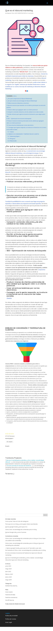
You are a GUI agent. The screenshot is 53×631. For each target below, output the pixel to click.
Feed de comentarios (11, 597)
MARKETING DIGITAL (22, 13)
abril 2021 (8, 571)
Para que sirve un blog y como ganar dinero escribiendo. (21, 524)
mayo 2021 (8, 569)
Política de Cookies (10, 619)
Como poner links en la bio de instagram (16, 521)
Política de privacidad (11, 615)
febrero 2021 (9, 574)
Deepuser (9, 13)
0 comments (30, 13)
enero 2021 (8, 577)
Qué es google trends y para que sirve (16, 527)
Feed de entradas (10, 594)
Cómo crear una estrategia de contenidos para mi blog (21, 529)
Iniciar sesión (9, 592)
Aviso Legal (8, 622)
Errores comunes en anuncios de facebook (19, 465)
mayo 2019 (8, 580)
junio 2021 (8, 566)
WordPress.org (9, 600)
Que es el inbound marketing (20, 560)
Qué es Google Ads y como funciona (15, 532)
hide (15, 96)
